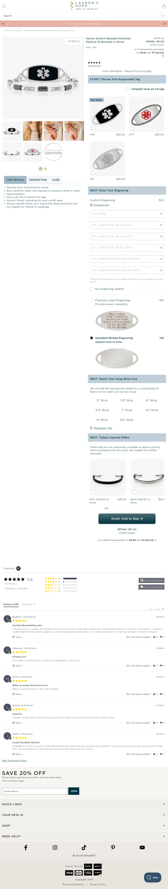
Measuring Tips (103, 428)
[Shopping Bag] (164, 6)
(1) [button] (59, 585)
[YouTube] (142, 848)
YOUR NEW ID (12, 815)
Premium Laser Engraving (112, 300)
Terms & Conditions (73, 884)
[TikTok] (84, 848)
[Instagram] (55, 848)
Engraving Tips (101, 205)
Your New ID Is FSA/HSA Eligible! (84, 24)
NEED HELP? (11, 836)
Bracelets (18, 30)
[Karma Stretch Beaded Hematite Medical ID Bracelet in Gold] (45, 168)
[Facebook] (25, 848)
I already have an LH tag (147, 89)
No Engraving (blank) (109, 289)
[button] (151, 587)
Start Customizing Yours (14, 760)
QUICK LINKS (12, 804)
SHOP (6, 825)
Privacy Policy (98, 884)
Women (9, 30)
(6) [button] (59, 582)
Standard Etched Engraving (114, 338)
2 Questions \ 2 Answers (16, 588)
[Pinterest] (113, 848)
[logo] (84, 6)
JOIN (73, 791)
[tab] (11, 605)
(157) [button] (60, 578)
